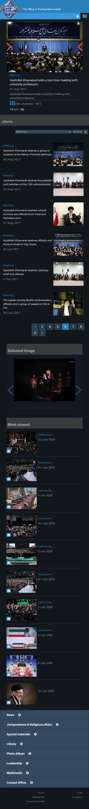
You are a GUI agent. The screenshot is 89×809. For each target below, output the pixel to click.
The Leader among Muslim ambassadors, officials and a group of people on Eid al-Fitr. (27, 304)
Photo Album (16, 753)
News (10, 715)
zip (21, 109)
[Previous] (35, 326)
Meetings (15, 75)
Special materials (18, 734)
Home (41, 793)
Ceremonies (45, 434)
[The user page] (77, 16)
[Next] (42, 333)
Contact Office (16, 782)
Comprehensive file (35, 801)
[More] (12, 104)
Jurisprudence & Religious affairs (29, 724)
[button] (84, 16)
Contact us (77, 797)
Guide (80, 793)
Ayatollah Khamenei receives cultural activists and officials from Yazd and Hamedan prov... (24, 214)
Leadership (14, 763)
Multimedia (14, 773)
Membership (38, 797)
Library (11, 744)
